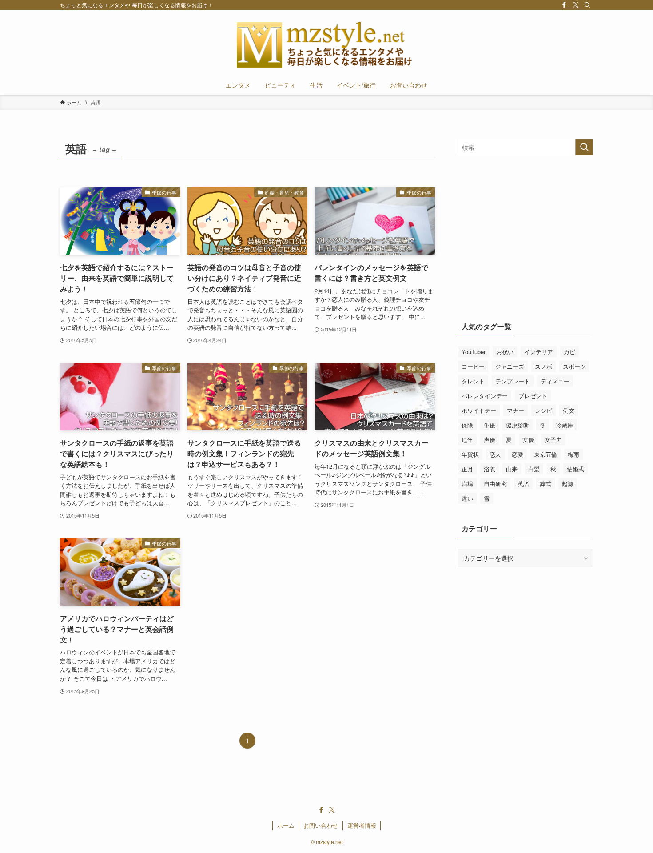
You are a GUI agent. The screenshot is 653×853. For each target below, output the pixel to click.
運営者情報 (361, 825)
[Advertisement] (532, 233)
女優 (528, 439)
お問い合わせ (320, 825)
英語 (523, 483)
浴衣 (489, 469)
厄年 (467, 439)
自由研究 (495, 483)
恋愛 (517, 454)
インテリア (538, 351)
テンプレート (512, 381)
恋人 (495, 454)
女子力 (553, 439)
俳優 (489, 425)
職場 (467, 483)
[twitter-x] (575, 5)
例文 (568, 410)
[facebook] (564, 5)
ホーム (286, 825)
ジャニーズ (509, 366)
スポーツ (574, 366)
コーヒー (473, 366)
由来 (512, 469)
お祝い (505, 351)
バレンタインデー (485, 395)
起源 (567, 483)
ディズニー (555, 381)
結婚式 (575, 469)
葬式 (545, 483)
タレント (473, 381)
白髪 (534, 469)
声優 (489, 439)
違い (467, 498)
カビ (569, 351)
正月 (467, 469)
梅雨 (573, 454)
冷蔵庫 (564, 425)
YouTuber (474, 351)
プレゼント (532, 395)
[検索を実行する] (584, 147)
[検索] (587, 5)
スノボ (543, 366)
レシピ (543, 410)
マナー (515, 410)
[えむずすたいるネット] (326, 44)
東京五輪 (545, 454)
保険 (467, 425)
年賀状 (470, 454)
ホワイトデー (479, 410)
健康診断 (517, 425)
